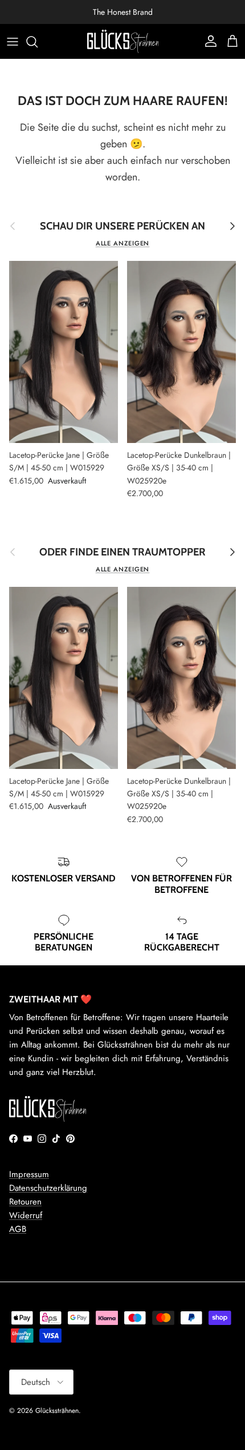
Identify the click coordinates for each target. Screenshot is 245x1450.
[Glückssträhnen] (122, 41)
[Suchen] (37, 41)
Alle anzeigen (123, 243)
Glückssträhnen (57, 1410)
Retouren (25, 1201)
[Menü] (12, 41)
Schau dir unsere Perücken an (122, 226)
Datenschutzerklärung (48, 1188)
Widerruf (25, 1215)
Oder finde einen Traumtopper (122, 552)
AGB (17, 1229)
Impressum (29, 1174)
